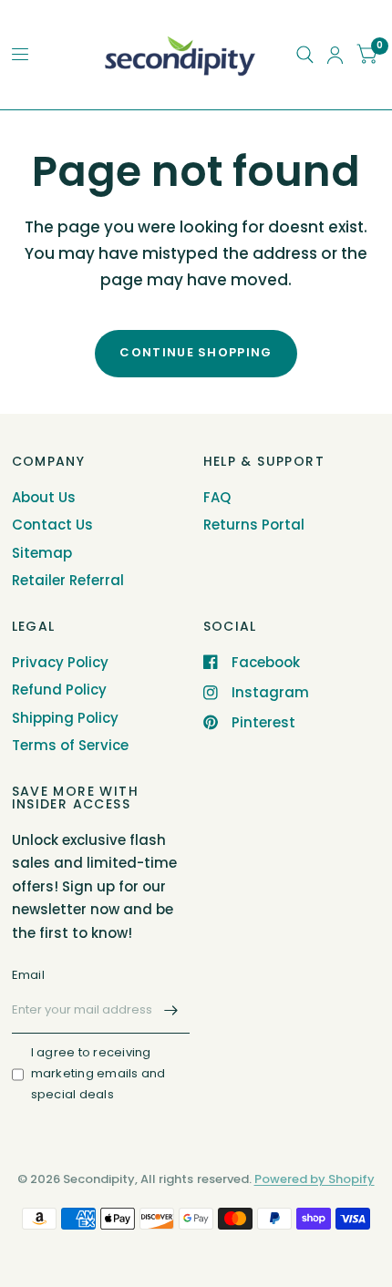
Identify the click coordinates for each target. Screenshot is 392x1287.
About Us (44, 497)
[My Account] (335, 54)
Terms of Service (70, 745)
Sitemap (42, 552)
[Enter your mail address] (171, 1010)
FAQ (217, 497)
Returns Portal (253, 524)
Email (28, 974)
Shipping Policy (65, 717)
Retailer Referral (68, 580)
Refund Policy (59, 689)
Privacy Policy (60, 662)
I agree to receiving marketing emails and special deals (98, 1073)
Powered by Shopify (314, 1179)
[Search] (305, 54)
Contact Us (52, 524)
